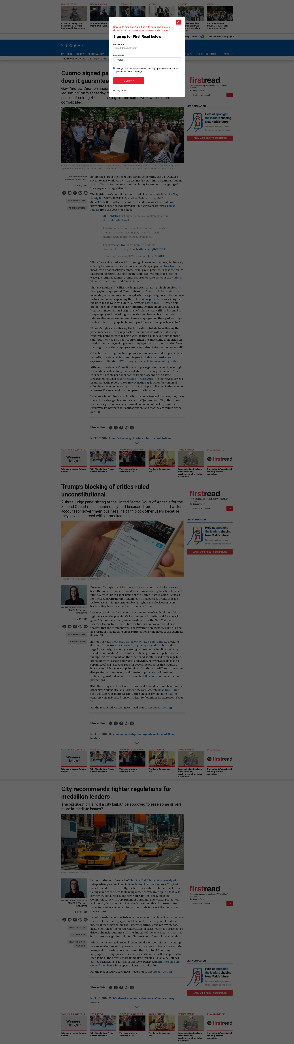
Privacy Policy (119, 90)
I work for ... (119, 55)
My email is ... (119, 44)
